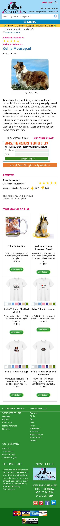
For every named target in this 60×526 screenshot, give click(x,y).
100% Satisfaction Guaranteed (43, 11)
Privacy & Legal (8, 454)
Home (7, 29)
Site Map (6, 429)
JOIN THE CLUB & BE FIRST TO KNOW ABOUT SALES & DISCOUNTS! (45, 490)
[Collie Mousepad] (30, 93)
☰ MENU (30, 22)
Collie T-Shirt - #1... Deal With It (16, 310)
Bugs (32, 419)
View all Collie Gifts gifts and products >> (30, 165)
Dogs (32, 425)
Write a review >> (13, 44)
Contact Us (7, 422)
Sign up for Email (9, 426)
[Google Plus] (35, 504)
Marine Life (35, 431)
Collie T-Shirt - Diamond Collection (43, 373)
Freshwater (35, 428)
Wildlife (33, 440)
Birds (32, 416)
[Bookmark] (11, 32)
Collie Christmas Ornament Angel (43, 247)
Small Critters (36, 437)
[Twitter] (53, 504)
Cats (32, 422)
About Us (6, 448)
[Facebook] (47, 504)
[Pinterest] (41, 504)
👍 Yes (34, 188)
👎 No (45, 188)
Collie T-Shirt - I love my (43, 309)
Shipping (6, 416)
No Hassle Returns (49, 8)
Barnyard (34, 413)
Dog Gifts (17, 29)
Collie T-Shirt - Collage (16, 371)
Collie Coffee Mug (17, 246)
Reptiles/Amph (36, 434)
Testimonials (7, 451)
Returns (5, 419)
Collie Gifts (29, 29)
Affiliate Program (9, 457)
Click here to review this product (18, 195)
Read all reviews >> (13, 37)
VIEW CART (48, 2)
